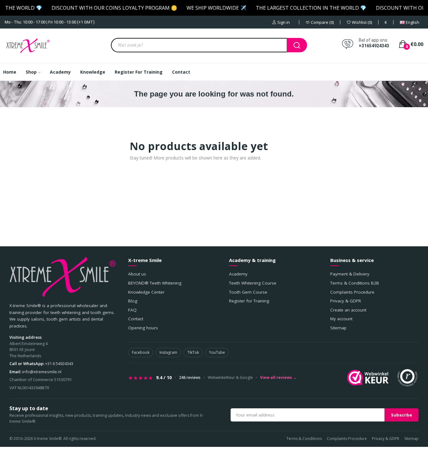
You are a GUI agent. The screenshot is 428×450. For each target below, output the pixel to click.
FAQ (132, 310)
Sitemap (338, 328)
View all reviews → (278, 377)
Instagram (168, 352)
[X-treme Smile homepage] (62, 277)
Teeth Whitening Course (252, 283)
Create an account (348, 310)
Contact (135, 319)
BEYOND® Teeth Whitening (154, 283)
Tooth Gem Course (248, 292)
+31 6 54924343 (59, 363)
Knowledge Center (146, 292)
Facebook (140, 352)
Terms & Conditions (304, 438)
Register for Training (249, 301)
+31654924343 (374, 46)
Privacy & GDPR (345, 301)
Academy (238, 274)
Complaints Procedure (352, 292)
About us (137, 274)
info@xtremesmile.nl (41, 371)
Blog (132, 301)
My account (341, 319)
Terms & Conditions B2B (354, 283)
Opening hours (143, 328)
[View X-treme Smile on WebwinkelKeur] (368, 377)
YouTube (217, 352)
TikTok (193, 352)
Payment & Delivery (349, 274)
